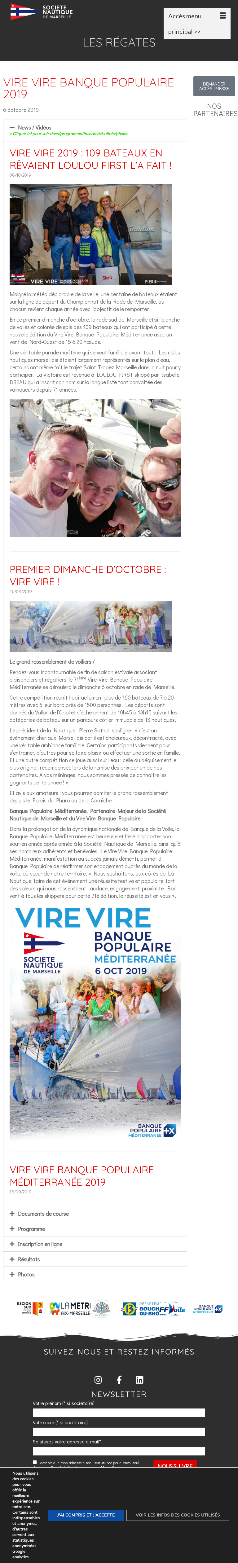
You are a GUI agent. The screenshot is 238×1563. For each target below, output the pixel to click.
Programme (31, 1228)
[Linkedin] (140, 1380)
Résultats (29, 1259)
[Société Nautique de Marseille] (121, 11)
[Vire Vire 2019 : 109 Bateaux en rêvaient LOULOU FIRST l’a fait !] (91, 281)
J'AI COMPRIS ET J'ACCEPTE (86, 1515)
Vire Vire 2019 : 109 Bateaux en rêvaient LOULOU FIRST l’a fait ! (90, 159)
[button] (95, 131)
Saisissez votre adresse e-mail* (67, 1441)
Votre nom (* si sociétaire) (60, 1422)
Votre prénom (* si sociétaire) (64, 1403)
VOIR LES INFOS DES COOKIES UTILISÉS (178, 1515)
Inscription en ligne (40, 1244)
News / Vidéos (69, 130)
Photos (26, 1274)
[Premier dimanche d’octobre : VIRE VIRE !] (91, 648)
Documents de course (43, 1213)
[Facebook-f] (119, 1380)
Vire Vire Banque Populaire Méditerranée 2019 (82, 1175)
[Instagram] (98, 1380)
